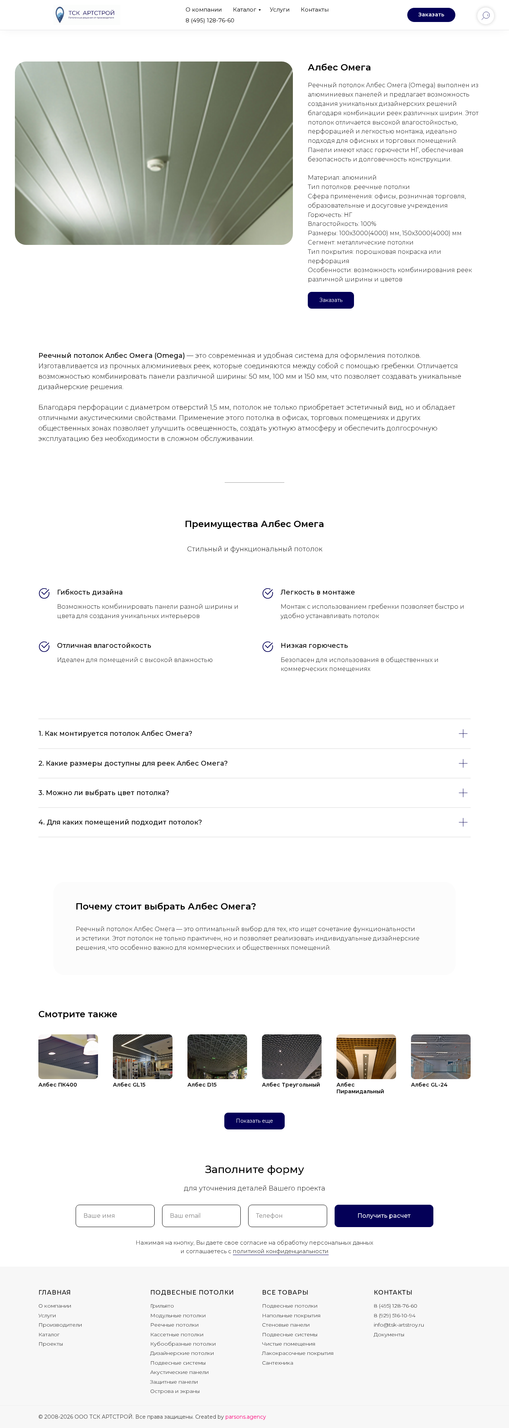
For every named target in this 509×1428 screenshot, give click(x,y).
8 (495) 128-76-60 (210, 20)
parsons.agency (245, 1416)
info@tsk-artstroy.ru (399, 1324)
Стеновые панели (286, 1324)
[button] (431, 14)
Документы (389, 1334)
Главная (54, 1292)
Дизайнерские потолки (182, 1353)
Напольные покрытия (291, 1315)
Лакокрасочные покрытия (297, 1353)
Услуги (280, 9)
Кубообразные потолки (183, 1343)
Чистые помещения (288, 1343)
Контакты (315, 9)
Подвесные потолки (192, 1292)
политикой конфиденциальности (281, 1251)
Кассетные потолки (176, 1334)
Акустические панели (179, 1372)
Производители (60, 1324)
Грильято (162, 1305)
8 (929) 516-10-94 (394, 1315)
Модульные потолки (178, 1315)
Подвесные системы (178, 1362)
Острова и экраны (175, 1391)
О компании (204, 9)
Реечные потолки (174, 1324)
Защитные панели (174, 1381)
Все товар (282, 1292)
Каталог (244, 9)
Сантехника (277, 1362)
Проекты (50, 1343)
